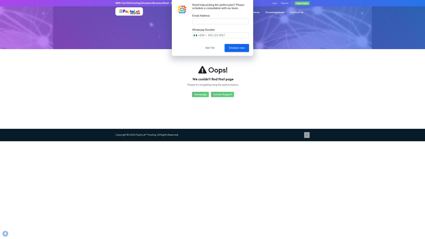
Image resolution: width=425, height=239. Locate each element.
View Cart (302, 3)
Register (285, 3)
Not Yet (210, 47)
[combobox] (199, 35)
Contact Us (296, 12)
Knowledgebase (274, 12)
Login (274, 3)
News (256, 12)
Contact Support (222, 94)
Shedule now (237, 47)
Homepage (200, 94)
